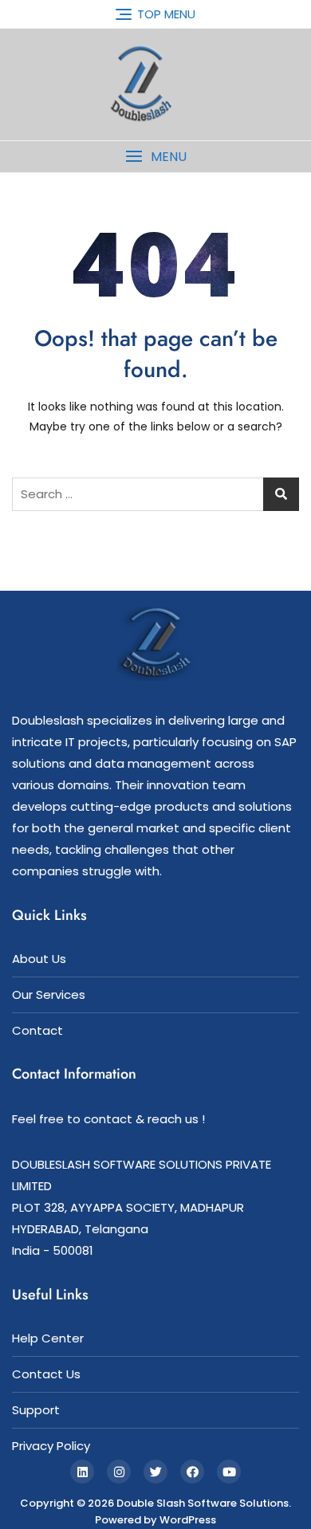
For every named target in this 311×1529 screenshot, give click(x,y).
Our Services (48, 994)
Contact (37, 1030)
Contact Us (46, 1374)
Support (36, 1409)
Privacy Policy (51, 1445)
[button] (155, 156)
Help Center (48, 1338)
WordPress (187, 1519)
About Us (39, 958)
